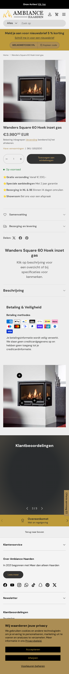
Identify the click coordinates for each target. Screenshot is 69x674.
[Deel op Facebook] (20, 238)
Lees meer (13, 574)
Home (6, 55)
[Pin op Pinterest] (27, 238)
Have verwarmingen (13, 148)
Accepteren (33, 649)
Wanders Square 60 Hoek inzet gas (27, 55)
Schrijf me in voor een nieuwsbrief (34, 37)
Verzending (31, 139)
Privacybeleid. (33, 641)
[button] (56, 14)
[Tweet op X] (14, 238)
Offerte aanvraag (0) (66, 503)
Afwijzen (33, 658)
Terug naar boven (34, 532)
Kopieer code (50, 45)
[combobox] (34, 23)
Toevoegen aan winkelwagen (46, 159)
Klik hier (42, 4)
